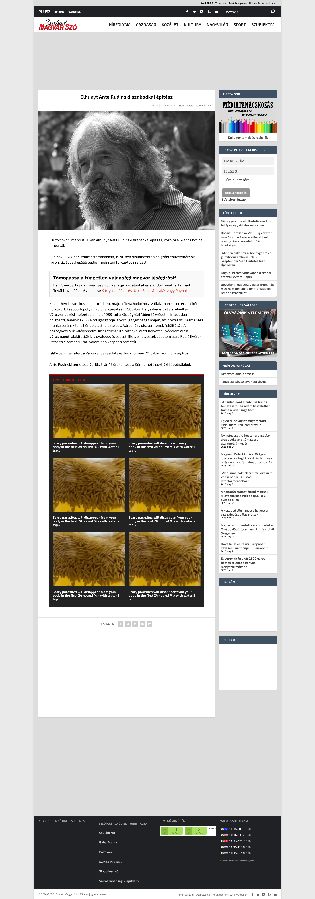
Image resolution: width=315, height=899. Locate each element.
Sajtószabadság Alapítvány (119, 881)
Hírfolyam (120, 24)
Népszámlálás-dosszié (237, 373)
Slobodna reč (108, 871)
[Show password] (268, 171)
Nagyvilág (217, 24)
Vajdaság (200, 105)
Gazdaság (146, 24)
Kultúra (192, 24)
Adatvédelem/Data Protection (230, 894)
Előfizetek (74, 11)
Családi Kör (107, 832)
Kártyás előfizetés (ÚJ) (120, 290)
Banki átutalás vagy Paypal (164, 290)
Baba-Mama (108, 842)
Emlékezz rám (237, 179)
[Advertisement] (157, 59)
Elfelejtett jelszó (234, 199)
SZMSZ (154, 105)
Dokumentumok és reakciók (248, 137)
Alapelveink (203, 894)
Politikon (105, 852)
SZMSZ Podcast (110, 861)
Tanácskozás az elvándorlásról (243, 381)
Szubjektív (262, 24)
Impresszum (186, 894)
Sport (240, 24)
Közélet (170, 24)
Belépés (59, 11)
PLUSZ (44, 11)
